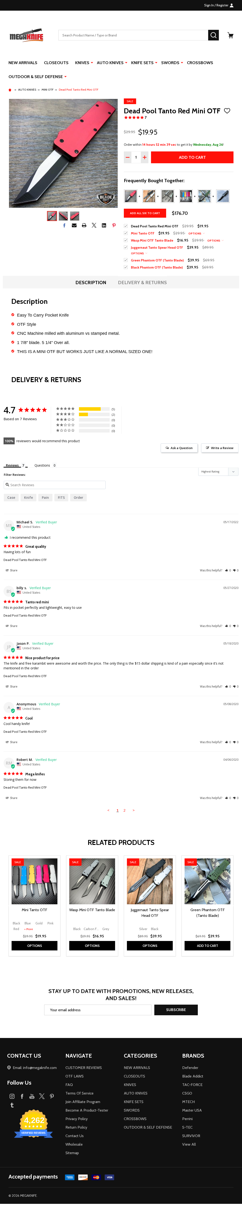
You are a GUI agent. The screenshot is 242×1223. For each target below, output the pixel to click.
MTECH (188, 1101)
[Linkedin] (104, 225)
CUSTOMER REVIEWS (83, 1067)
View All (189, 1144)
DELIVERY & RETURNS (142, 282)
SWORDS (170, 62)
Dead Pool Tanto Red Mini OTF (25, 560)
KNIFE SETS (142, 62)
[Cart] (230, 35)
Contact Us (74, 1136)
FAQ (69, 1084)
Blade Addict (192, 1076)
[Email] (74, 225)
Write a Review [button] (222, 448)
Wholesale (74, 1144)
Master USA (192, 1110)
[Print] (84, 225)
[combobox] (133, 35)
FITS (61, 497)
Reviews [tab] (12, 465)
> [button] (134, 810)
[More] (92, 62)
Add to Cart (192, 157)
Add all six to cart (145, 213)
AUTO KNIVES (110, 62)
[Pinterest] (114, 225)
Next (234, 906)
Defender (190, 1067)
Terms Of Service (79, 1093)
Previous (7, 906)
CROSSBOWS (200, 62)
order (78, 497)
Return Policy (76, 1127)
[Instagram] (12, 1096)
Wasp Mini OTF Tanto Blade (92, 910)
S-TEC (187, 1127)
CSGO (187, 1093)
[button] (228, 570)
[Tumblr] (12, 1105)
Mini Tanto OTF (34, 910)
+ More (28, 929)
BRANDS (193, 1055)
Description (90, 282)
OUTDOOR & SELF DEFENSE (36, 76)
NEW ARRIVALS (23, 62)
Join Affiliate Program (82, 1101)
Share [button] (13, 570)
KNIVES (82, 62)
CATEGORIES (140, 1055)
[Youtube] (32, 1096)
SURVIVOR (191, 1136)
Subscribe (176, 1009)
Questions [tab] (42, 465)
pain (45, 497)
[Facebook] (64, 225)
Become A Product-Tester (86, 1110)
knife (28, 497)
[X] (94, 225)
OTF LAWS (74, 1076)
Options (195, 233)
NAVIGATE (78, 1055)
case (11, 497)
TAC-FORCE (192, 1084)
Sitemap (72, 1153)
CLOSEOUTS (56, 62)
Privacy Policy (76, 1119)
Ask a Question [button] (182, 448)
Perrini (187, 1119)
